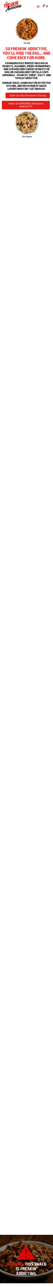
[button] (38, 6)
